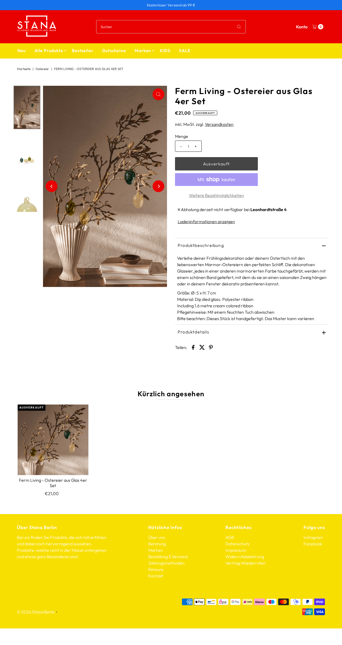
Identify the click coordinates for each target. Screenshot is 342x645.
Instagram (313, 537)
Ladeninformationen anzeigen (206, 221)
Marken (143, 50)
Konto (302, 26)
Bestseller (82, 50)
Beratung (157, 543)
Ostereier (42, 69)
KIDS (165, 50)
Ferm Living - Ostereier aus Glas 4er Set (53, 482)
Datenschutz (238, 543)
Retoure (156, 569)
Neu (21, 50)
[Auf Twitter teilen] (202, 347)
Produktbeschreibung (201, 245)
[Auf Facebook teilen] (193, 347)
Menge (181, 136)
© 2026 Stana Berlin (36, 612)
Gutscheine (114, 50)
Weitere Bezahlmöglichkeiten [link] (216, 195)
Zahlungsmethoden (166, 563)
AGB (230, 537)
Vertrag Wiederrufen (246, 563)
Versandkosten (219, 124)
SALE (184, 50)
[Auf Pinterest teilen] (211, 347)
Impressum (236, 550)
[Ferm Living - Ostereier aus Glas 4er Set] (53, 440)
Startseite (23, 69)
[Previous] (51, 186)
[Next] (158, 186)
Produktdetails (193, 332)
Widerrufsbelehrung (245, 556)
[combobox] (171, 26)
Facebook (313, 543)
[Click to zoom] (158, 94)
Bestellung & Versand (168, 556)
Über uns (156, 537)
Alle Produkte (48, 50)
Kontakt (155, 575)
